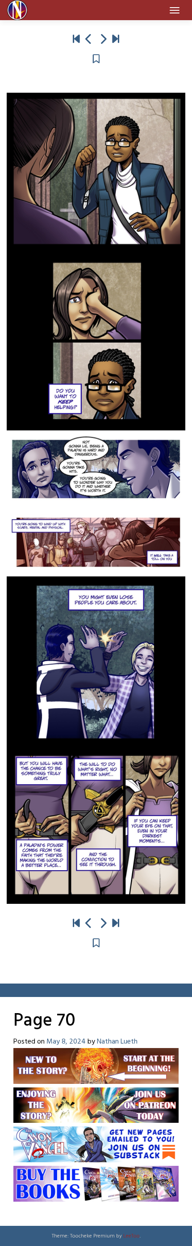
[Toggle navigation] (174, 10)
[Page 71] (103, 40)
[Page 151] (115, 40)
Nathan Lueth (117, 1042)
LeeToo (131, 1236)
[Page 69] (88, 40)
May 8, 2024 (66, 1042)
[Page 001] (76, 40)
